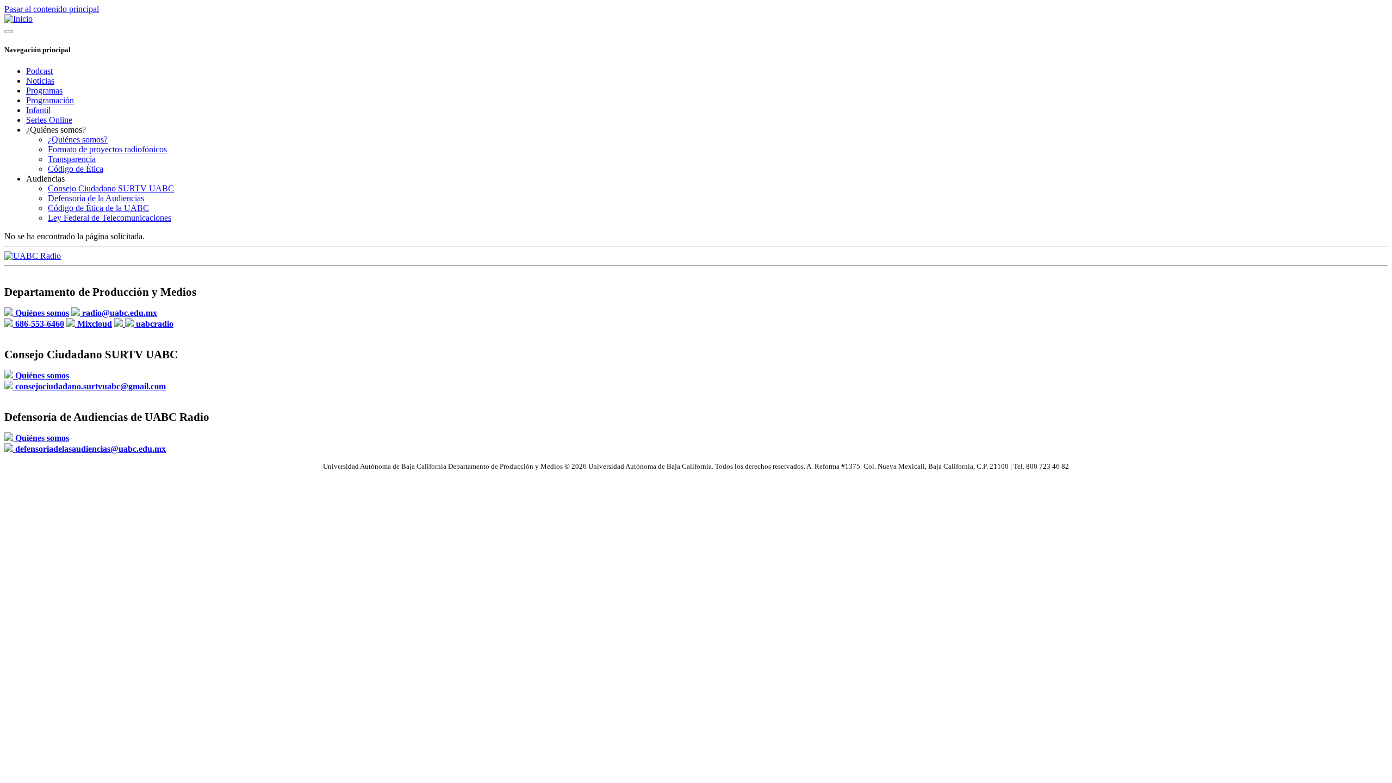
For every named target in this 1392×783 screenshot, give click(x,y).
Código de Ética (75, 168)
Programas (44, 90)
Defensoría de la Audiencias (96, 198)
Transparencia (72, 159)
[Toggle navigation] (8, 31)
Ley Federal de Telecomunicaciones (109, 217)
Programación (50, 100)
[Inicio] (18, 18)
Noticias (40, 80)
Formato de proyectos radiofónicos (107, 149)
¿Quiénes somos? (78, 139)
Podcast (39, 71)
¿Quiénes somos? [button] (56, 129)
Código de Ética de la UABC (98, 208)
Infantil (38, 110)
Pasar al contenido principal (51, 9)
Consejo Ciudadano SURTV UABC (111, 188)
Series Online (49, 120)
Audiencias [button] (45, 178)
